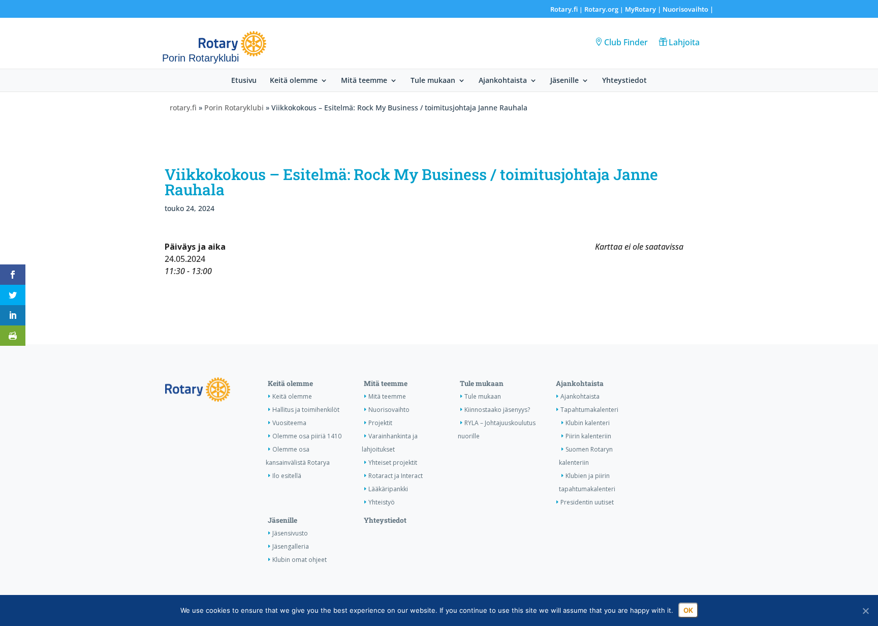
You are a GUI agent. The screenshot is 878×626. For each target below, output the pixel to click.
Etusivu (244, 81)
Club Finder (626, 42)
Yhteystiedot (624, 81)
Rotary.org (601, 9)
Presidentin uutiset (587, 502)
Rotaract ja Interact (395, 475)
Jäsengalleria (290, 546)
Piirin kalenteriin (588, 436)
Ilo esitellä (286, 475)
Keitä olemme (294, 81)
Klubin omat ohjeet (299, 559)
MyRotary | (644, 9)
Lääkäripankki (388, 489)
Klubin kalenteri (588, 423)
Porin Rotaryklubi (234, 107)
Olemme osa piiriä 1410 (306, 436)
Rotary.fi (564, 9)
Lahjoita (684, 42)
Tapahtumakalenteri (589, 409)
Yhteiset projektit (392, 462)
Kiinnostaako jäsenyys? (497, 409)
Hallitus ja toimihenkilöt (305, 409)
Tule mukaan (433, 81)
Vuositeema (289, 423)
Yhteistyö (381, 502)
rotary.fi (183, 107)
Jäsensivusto (290, 533)
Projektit (380, 423)
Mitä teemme (364, 81)
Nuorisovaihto (685, 9)
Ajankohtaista (503, 81)
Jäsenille (564, 81)
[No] (865, 611)
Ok (688, 610)
